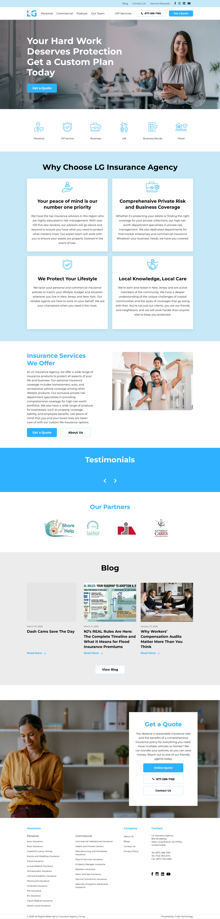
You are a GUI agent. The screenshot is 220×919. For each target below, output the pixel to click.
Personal (47, 13)
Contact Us (139, 3)
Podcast (82, 13)
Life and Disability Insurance (41, 876)
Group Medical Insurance (40, 866)
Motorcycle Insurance (38, 881)
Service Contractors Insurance (91, 879)
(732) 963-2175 (162, 855)
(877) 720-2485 (164, 859)
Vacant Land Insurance (38, 905)
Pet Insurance (34, 890)
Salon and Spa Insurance (88, 874)
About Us (75, 432)
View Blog (110, 669)
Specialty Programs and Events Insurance (91, 886)
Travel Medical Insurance (39, 900)
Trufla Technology (183, 916)
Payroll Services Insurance (89, 859)
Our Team (97, 13)
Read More (34, 653)
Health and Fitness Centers (89, 846)
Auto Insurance (35, 841)
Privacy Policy (131, 851)
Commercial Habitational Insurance (94, 841)
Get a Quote (41, 88)
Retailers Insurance (85, 869)
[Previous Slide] (105, 482)
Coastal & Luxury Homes (39, 851)
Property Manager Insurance (90, 864)
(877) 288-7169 (162, 852)
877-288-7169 (165, 779)
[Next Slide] (115, 482)
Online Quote (163, 767)
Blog (125, 3)
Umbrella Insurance (37, 886)
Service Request (160, 3)
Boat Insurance (35, 846)
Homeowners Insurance (39, 871)
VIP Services (123, 13)
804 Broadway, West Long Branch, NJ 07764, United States (166, 841)
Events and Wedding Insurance (43, 856)
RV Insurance (34, 895)
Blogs (127, 841)
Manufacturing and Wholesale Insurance (91, 853)
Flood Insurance (35, 861)
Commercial (64, 13)
